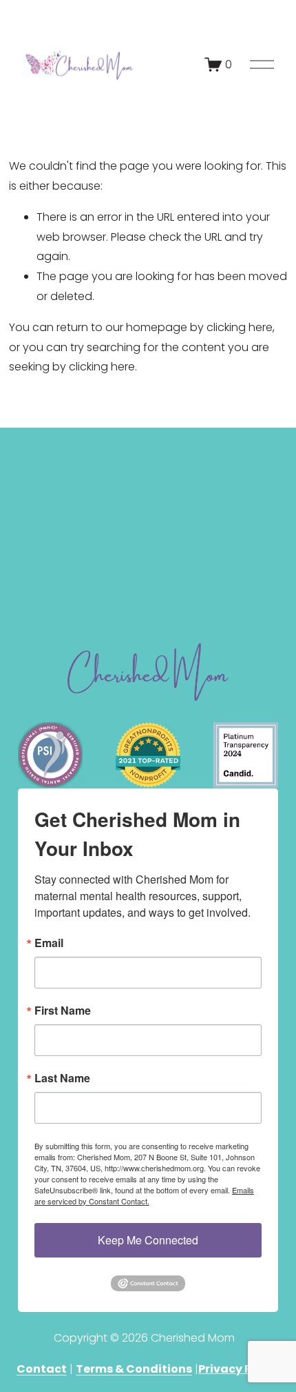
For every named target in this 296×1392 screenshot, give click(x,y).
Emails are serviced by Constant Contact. (144, 1195)
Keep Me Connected (148, 1240)
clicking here (240, 327)
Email (48, 942)
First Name (62, 1010)
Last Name (62, 1078)
